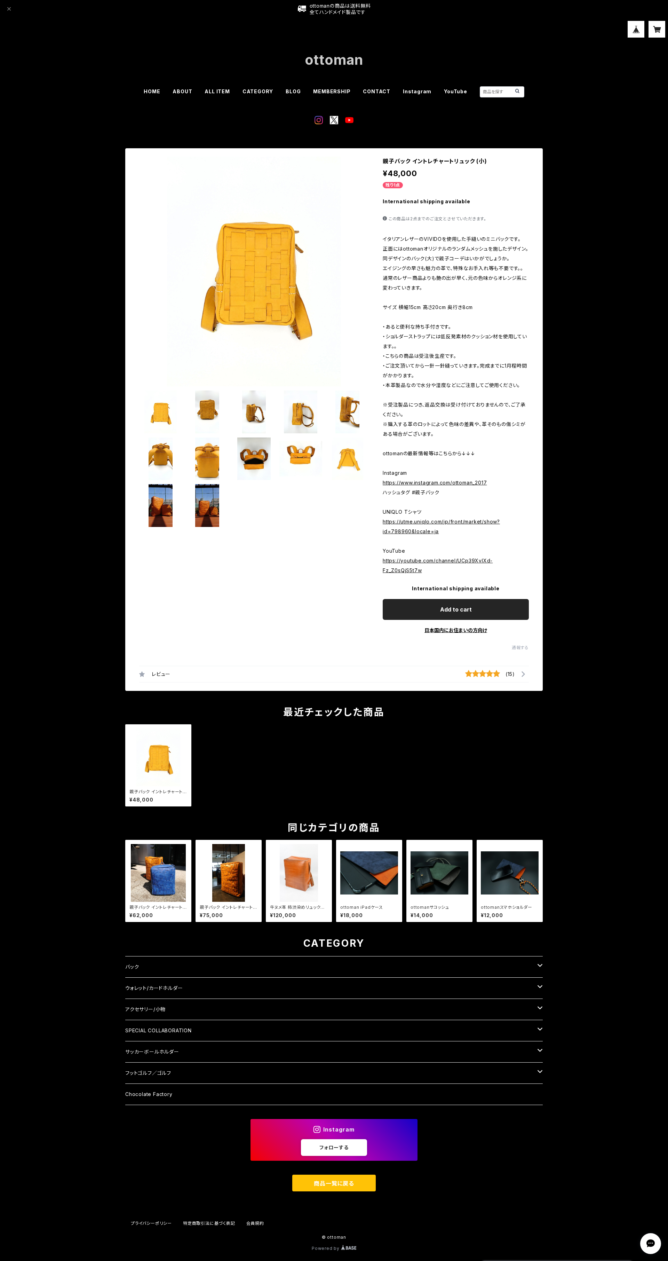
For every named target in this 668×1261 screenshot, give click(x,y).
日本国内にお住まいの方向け (455, 630)
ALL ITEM (217, 91)
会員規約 (255, 1223)
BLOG (293, 91)
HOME (152, 91)
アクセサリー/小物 (145, 1009)
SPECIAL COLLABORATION (158, 1030)
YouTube (455, 91)
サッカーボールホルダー (152, 1052)
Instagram (417, 91)
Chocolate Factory (149, 1094)
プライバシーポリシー (151, 1223)
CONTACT (376, 91)
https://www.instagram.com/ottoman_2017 (435, 483)
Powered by (326, 1248)
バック (132, 967)
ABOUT (182, 91)
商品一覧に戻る (334, 1183)
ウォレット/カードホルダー (154, 988)
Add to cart (456, 609)
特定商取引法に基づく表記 (209, 1223)
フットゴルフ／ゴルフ (148, 1073)
